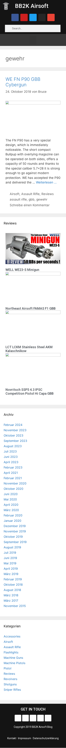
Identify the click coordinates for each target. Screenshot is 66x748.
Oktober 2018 (13, 584)
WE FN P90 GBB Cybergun (23, 81)
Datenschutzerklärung (46, 738)
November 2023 (15, 430)
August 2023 (13, 446)
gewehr (41, 199)
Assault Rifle (30, 194)
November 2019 (15, 531)
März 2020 (11, 510)
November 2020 (15, 483)
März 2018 (11, 595)
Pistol (7, 668)
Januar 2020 (12, 520)
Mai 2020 (10, 499)
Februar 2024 (13, 425)
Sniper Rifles (12, 689)
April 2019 (11, 568)
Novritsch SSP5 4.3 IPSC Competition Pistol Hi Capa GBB (30, 392)
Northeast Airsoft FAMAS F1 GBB (31, 308)
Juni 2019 (10, 558)
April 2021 (11, 473)
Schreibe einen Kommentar (30, 205)
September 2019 (15, 542)
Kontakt (11, 738)
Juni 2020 (11, 494)
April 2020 (11, 505)
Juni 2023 (11, 457)
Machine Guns (13, 657)
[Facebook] (15, 17)
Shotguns (10, 684)
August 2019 (12, 547)
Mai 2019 (10, 563)
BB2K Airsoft (31, 6)
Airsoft (14, 194)
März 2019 (11, 574)
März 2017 (11, 600)
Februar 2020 (13, 515)
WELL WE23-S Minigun (22, 270)
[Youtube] (24, 17)
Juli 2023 (10, 451)
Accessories (12, 636)
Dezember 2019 (15, 526)
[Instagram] (42, 17)
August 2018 (12, 590)
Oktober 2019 (13, 536)
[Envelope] (51, 17)
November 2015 (15, 606)
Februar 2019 (13, 579)
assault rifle (18, 199)
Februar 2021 (13, 478)
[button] (33, 40)
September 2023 (15, 441)
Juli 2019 (10, 552)
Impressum (24, 738)
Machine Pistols (14, 663)
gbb (31, 199)
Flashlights (11, 652)
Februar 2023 (13, 467)
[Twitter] (33, 17)
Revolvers (10, 679)
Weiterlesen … (46, 182)
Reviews (47, 194)
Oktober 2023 (13, 435)
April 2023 (11, 462)
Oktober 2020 (13, 489)
